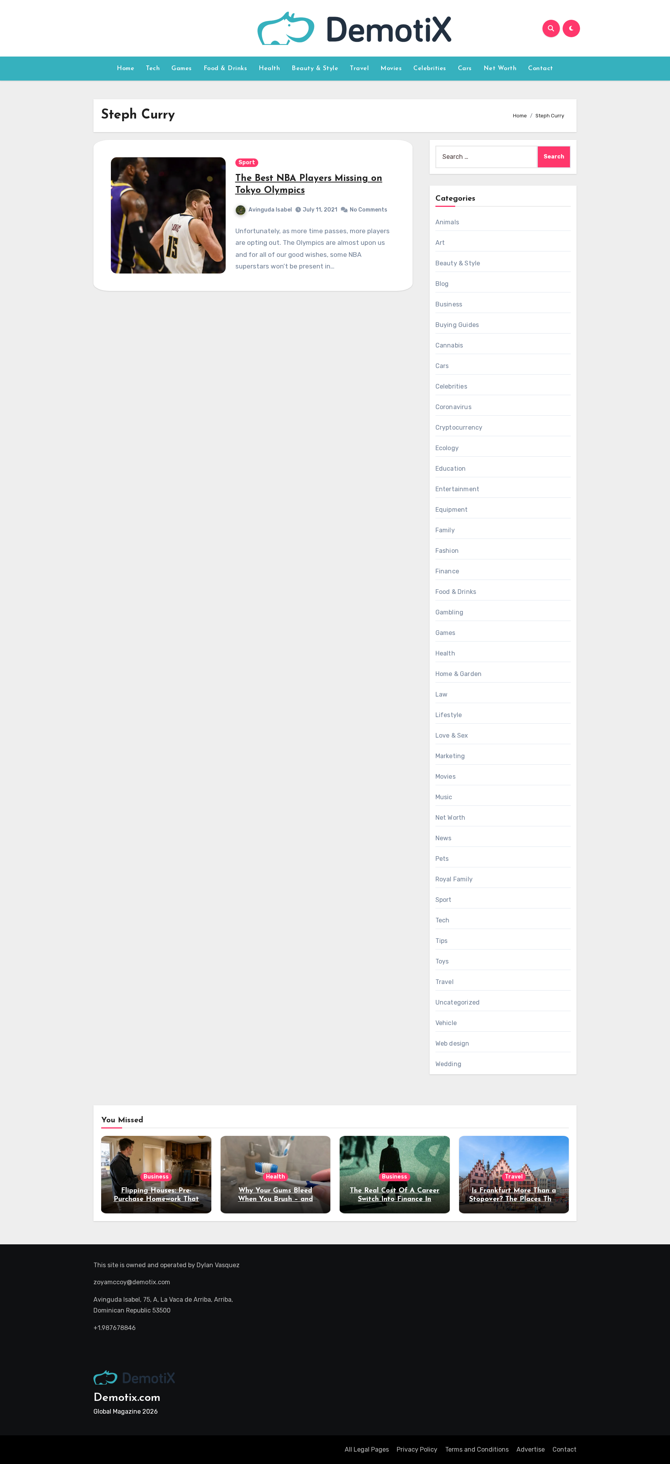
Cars (465, 68)
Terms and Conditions (477, 1449)
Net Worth (500, 68)
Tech (153, 68)
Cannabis (449, 345)
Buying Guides (457, 325)
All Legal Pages (367, 1449)
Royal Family (454, 879)
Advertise (530, 1449)
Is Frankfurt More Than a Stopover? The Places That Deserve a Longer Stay (514, 1199)
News (443, 838)
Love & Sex (451, 735)
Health (269, 68)
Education (450, 468)
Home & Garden (458, 674)
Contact (540, 68)
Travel (359, 68)
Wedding (448, 1064)
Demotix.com (127, 1398)
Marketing (450, 756)
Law (441, 694)
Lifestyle (448, 715)
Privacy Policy (417, 1449)
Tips (441, 940)
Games (181, 68)
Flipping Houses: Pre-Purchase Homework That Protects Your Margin (156, 1199)
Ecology (447, 448)
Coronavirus (453, 407)
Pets (442, 858)
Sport (246, 162)
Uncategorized (457, 1002)
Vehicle (446, 1023)
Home (125, 68)
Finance (447, 571)
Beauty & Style (315, 68)
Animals (447, 222)
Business (449, 304)
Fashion (447, 550)
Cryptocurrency (459, 427)
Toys (442, 961)
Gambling (449, 612)
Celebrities (429, 68)
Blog (442, 283)
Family (445, 530)
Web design (452, 1043)
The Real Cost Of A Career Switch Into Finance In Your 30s (394, 1199)
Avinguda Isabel (270, 209)
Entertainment (457, 489)
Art (440, 242)
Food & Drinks (225, 68)
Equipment (451, 509)
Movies (391, 68)
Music (443, 797)
